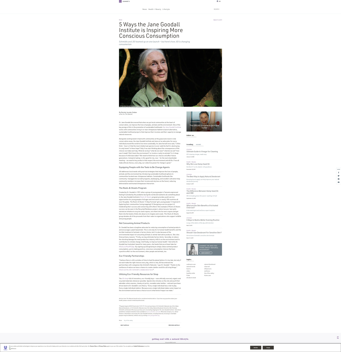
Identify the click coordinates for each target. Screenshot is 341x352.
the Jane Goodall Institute (172, 127)
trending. (189, 144)
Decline (256, 347)
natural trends (190, 266)
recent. (198, 144)
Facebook (191, 139)
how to (188, 269)
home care (207, 275)
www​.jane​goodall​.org (153, 315)
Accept (268, 347)
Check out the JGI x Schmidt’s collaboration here (136, 270)
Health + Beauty (154, 9)
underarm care (191, 264)
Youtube (198, 139)
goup (338, 337)
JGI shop (125, 278)
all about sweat (191, 278)
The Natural (170, 335)
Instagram (187, 139)
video (188, 271)
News (145, 9)
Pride (188, 275)
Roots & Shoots (145, 197)
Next (125, 325)
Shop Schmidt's (205, 253)
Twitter (195, 139)
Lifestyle (166, 9)
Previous (174, 325)
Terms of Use (93, 346)
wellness (207, 271)
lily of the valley (128, 320)
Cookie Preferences (139, 346)
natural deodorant (209, 264)
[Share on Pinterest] (338, 179)
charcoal (207, 266)
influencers (207, 269)
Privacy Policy (102, 346)
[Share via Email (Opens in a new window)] (338, 182)
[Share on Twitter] (338, 176)
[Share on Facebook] (338, 172)
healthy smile (190, 273)
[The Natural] (129, 9)
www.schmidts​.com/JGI (153, 311)
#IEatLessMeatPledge (126, 247)
